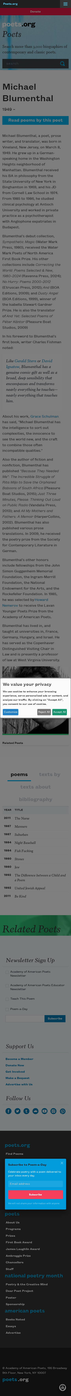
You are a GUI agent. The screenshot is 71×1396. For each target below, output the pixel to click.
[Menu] (65, 4)
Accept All (59, 712)
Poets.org (10, 4)
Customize (10, 712)
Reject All (44, 712)
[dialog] (35, 698)
